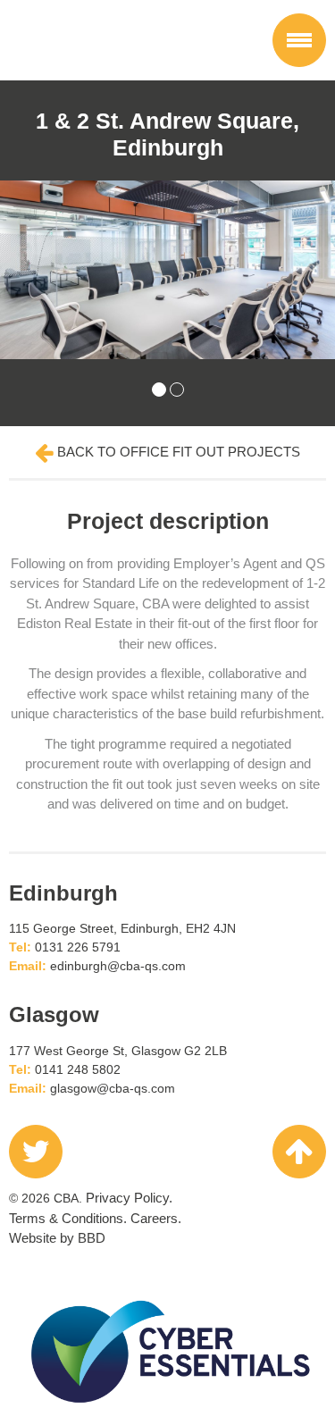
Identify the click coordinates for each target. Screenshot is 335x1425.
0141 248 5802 (78, 1069)
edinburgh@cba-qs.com (118, 966)
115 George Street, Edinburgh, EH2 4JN (122, 928)
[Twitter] (36, 1151)
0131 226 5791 (78, 947)
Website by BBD (57, 1237)
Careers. (155, 1218)
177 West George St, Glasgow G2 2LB (118, 1051)
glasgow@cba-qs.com (112, 1088)
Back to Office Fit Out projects (177, 451)
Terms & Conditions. (68, 1218)
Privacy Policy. (129, 1197)
